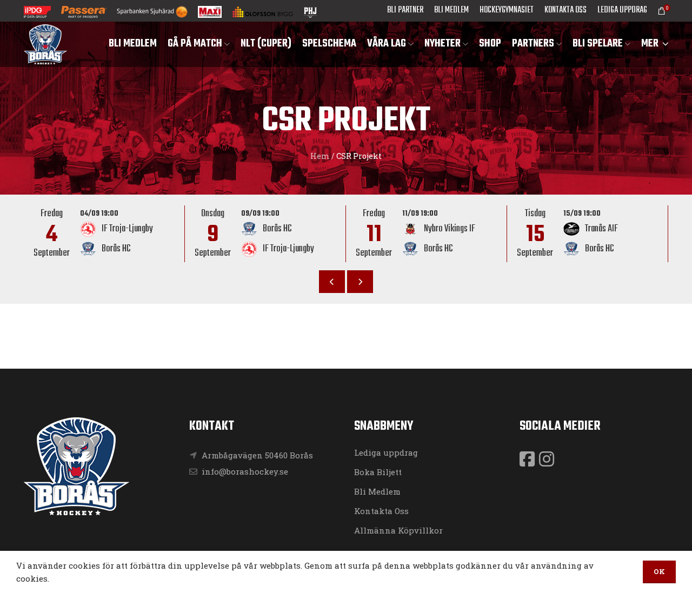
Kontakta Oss (381, 510)
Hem (320, 156)
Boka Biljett (378, 472)
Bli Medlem (377, 491)
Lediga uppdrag (386, 452)
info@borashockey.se (243, 471)
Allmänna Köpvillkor (398, 530)
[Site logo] (45, 43)
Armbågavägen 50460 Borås (257, 455)
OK (659, 571)
